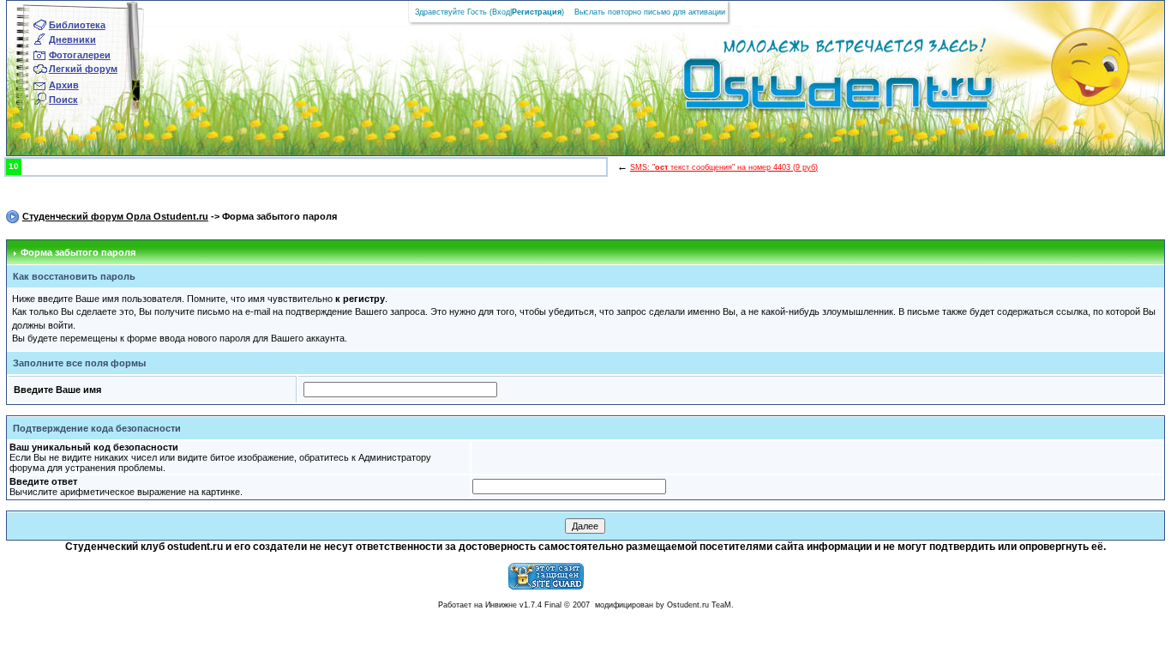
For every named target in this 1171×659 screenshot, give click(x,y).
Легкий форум (83, 68)
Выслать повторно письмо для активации (649, 12)
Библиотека (77, 25)
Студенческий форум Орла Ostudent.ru (115, 216)
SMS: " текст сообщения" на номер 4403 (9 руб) (724, 167)
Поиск (63, 99)
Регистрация (536, 12)
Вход (501, 12)
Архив (64, 85)
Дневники (72, 39)
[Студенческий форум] (809, 89)
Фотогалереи (80, 55)
